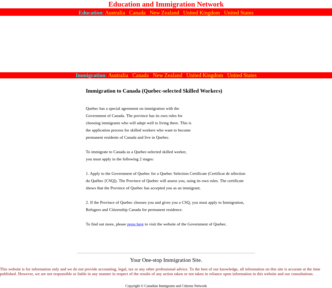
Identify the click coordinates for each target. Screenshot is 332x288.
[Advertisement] (166, 44)
